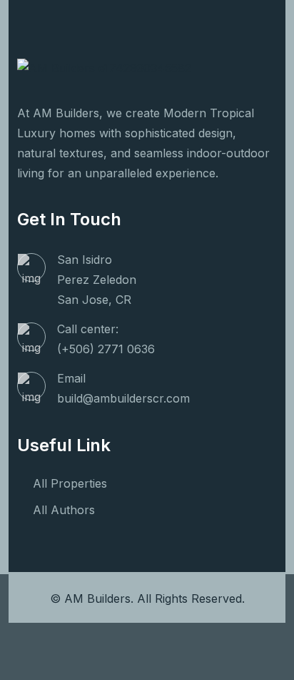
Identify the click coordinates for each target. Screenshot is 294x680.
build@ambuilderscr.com (123, 398)
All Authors (64, 510)
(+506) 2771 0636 (106, 349)
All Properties (70, 483)
